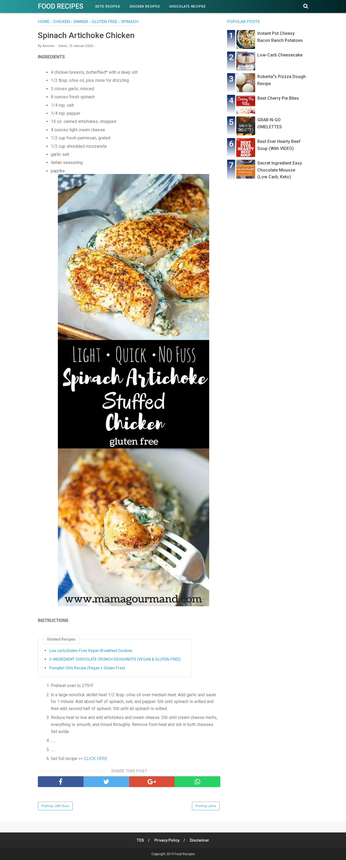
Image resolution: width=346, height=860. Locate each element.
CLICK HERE (95, 758)
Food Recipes (60, 6)
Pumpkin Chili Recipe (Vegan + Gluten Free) (87, 668)
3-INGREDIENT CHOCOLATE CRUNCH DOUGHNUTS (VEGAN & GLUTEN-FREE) (115, 659)
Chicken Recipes (144, 6)
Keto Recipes (107, 6)
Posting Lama (205, 806)
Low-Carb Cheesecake (279, 55)
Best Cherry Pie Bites (278, 98)
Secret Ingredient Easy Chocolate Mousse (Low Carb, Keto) (279, 169)
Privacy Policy (166, 840)
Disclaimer (199, 840)
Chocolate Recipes (187, 6)
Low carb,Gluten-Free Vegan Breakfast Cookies (90, 650)
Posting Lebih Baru (55, 806)
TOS (140, 840)
